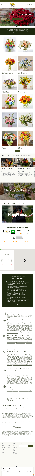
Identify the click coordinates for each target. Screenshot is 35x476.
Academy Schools (16, 355)
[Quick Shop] (27, 5)
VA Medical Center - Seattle (15, 332)
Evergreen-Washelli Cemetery (12, 342)
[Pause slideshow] (22, 26)
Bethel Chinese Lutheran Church (26, 383)
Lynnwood (22, 315)
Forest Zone (12, 324)
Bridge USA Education (17, 363)
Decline (26, 473)
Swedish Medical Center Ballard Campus (17, 329)
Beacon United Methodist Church (26, 380)
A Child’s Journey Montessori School (19, 354)
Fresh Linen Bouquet (21, 129)
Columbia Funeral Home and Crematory (20, 340)
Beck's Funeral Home (26, 337)
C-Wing (15, 321)
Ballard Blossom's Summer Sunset (7, 73)
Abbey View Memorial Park (11, 337)
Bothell (14, 314)
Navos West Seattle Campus (18, 326)
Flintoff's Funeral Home (21, 342)
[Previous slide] (13, 26)
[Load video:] (17, 214)
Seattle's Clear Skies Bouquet (22, 73)
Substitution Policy (15, 460)
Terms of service (14, 462)
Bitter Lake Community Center (18, 389)
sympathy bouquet (18, 427)
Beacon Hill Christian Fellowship (17, 379)
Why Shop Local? (14, 450)
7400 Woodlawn (9, 389)
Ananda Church (14, 375)
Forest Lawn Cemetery (11, 343)
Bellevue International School (18, 359)
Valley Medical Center (23, 332)
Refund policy (15, 457)
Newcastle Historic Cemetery (18, 347)
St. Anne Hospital (26, 327)
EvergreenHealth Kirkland (25, 323)
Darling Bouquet (20, 54)
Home (3, 445)
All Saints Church (20, 373)
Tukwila (26, 316)
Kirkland (12, 315)
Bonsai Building (27, 361)
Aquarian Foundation (25, 376)
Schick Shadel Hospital (10, 327)
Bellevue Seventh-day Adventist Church (25, 381)
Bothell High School (13, 362)
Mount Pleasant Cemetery (24, 346)
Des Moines (26, 314)
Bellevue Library (26, 359)
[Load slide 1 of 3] (15, 26)
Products (3, 454)
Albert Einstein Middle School (21, 356)
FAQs (14, 445)
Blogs (9, 447)
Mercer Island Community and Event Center (18, 395)
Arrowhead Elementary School (17, 358)
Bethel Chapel (18, 383)
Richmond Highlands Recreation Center (22, 397)
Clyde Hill (22, 314)
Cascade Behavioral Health (21, 321)
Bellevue (11, 314)
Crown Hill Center (15, 391)
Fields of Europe (20, 148)
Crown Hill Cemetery (14, 341)
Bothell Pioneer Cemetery (17, 338)
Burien (19, 314)
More (17, 304)
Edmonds (30, 314)
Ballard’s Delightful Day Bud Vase (7, 129)
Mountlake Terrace (10, 316)
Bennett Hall (9, 382)
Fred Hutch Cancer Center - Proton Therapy (22, 324)
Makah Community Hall (23, 394)
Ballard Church (13, 378)
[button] (2, 5)
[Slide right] (19, 180)
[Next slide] (20, 26)
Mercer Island (29, 315)
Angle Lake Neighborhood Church (23, 375)
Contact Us (15, 447)
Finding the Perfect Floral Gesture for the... (24, 169)
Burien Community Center (27, 389)
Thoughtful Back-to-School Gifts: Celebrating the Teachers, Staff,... (8, 169)
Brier (17, 314)
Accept (17, 473)
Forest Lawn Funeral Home (20, 343)
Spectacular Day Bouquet (6, 54)
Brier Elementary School (26, 363)
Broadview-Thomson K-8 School (26, 365)
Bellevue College (10, 359)
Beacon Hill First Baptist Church (16, 380)
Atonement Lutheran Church (19, 377)
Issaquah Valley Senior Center (14, 394)
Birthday (3, 447)
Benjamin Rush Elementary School (23, 360)
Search (9, 445)
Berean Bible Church (15, 382)
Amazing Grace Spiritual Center (12, 374)
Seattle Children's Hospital (19, 327)
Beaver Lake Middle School (27, 358)
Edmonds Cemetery (22, 341)
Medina (26, 315)
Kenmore (8, 315)
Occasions (3, 452)
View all (33, 155)
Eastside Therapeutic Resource (17, 322)
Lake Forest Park (17, 315)
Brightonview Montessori (17, 365)
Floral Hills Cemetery (28, 342)
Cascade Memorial (27, 339)
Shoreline (22, 316)
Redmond (15, 316)
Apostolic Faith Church (17, 376)
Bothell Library (19, 362)
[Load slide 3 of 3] (17, 26)
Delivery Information (15, 453)
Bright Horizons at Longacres (23, 364)
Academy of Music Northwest (24, 355)
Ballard (8, 314)
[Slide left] (16, 180)
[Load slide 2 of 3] (16, 26)
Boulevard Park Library (25, 362)
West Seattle (30, 316)
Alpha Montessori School (13, 357)
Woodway (8, 317)
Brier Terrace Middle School (14, 364)
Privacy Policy (29, 471)
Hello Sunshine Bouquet (21, 92)
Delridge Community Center (23, 391)
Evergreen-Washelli (29, 341)
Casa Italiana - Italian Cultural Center (13, 390)
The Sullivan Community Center (15, 399)
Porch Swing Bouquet (5, 92)
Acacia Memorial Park (19, 337)
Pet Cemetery (13, 348)
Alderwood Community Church (12, 373)
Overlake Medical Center (28, 326)
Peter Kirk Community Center (19, 396)
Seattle (19, 316)
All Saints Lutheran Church (27, 373)
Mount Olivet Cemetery (15, 346)
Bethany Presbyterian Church (24, 382)
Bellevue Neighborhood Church (12, 381)
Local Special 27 (4, 148)
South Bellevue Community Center (19, 398)
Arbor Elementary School (22, 357)
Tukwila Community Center (24, 399)
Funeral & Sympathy (3, 450)
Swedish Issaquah (19, 328)
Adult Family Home (10, 321)
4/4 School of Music (10, 354)
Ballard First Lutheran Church (21, 378)
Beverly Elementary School (19, 361)
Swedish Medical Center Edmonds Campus (21, 330)
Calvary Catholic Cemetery (19, 339)
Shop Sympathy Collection (17, 20)
